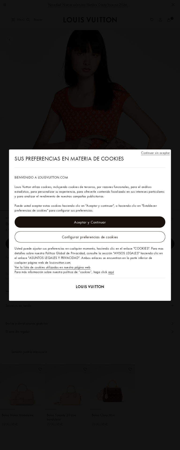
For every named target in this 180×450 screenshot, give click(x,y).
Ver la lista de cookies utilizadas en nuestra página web (52, 267)
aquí (111, 272)
